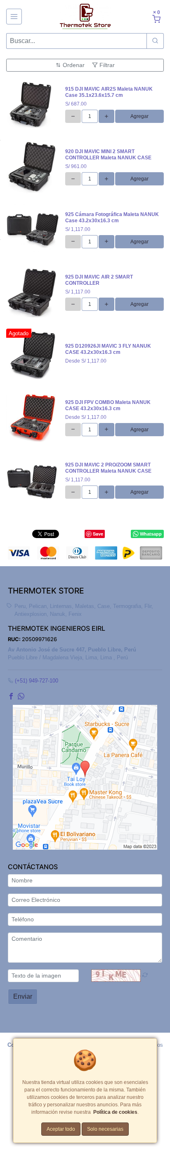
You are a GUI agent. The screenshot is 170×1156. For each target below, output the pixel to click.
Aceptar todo (61, 1129)
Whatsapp (151, 533)
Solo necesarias (105, 1129)
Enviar (22, 996)
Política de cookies (115, 1112)
